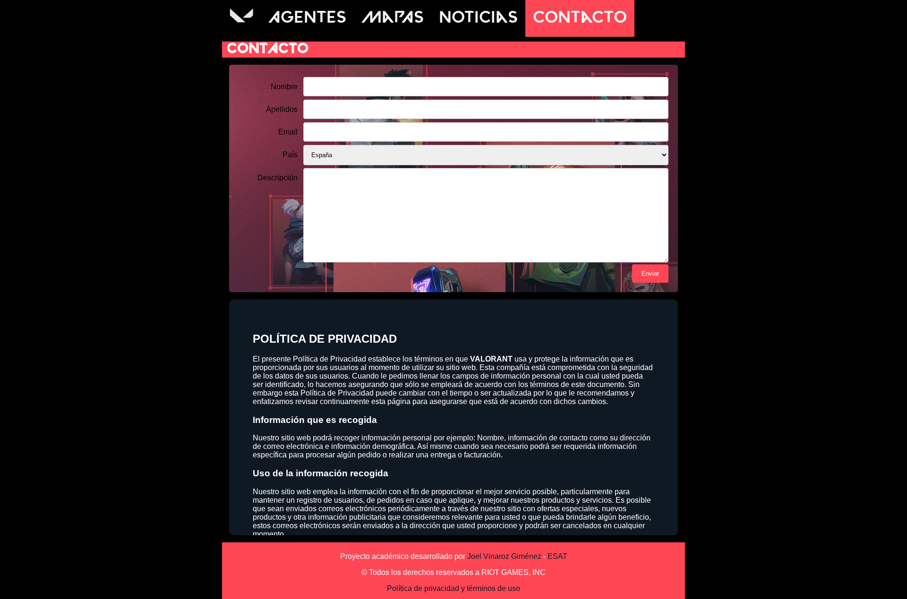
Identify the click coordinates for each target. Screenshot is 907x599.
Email (288, 132)
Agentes (307, 18)
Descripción (277, 178)
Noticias (478, 18)
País (290, 155)
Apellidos (282, 109)
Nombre (284, 87)
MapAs (392, 18)
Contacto (580, 18)
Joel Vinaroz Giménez (504, 556)
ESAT (557, 556)
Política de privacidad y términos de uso (453, 588)
